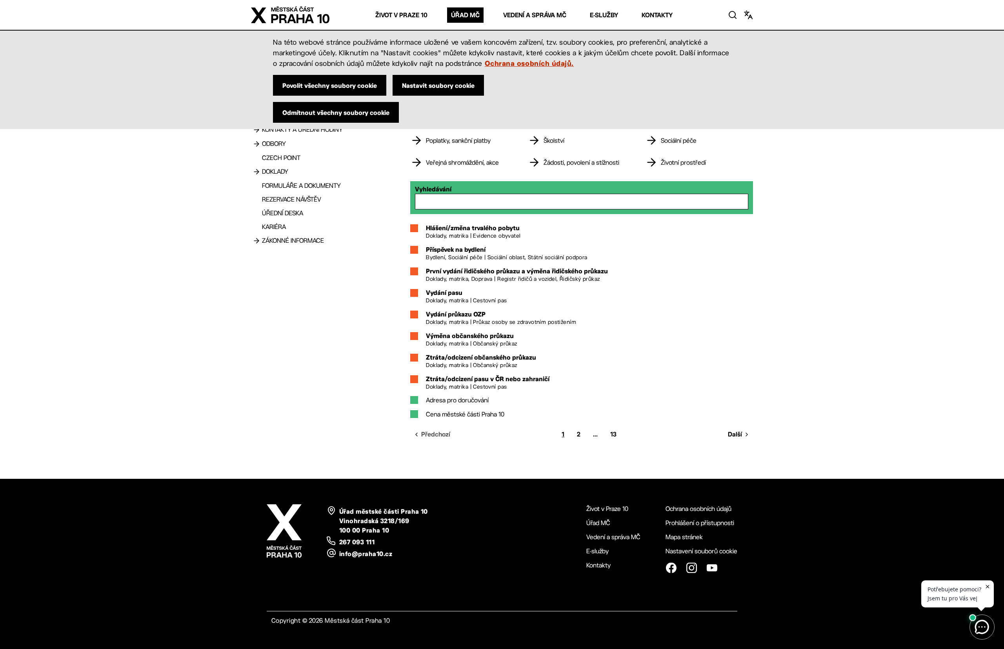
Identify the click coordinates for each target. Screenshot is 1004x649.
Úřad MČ (465, 15)
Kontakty (657, 15)
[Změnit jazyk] (748, 15)
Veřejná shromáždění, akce (462, 162)
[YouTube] (711, 567)
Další (735, 434)
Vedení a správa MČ (534, 15)
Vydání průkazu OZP (456, 314)
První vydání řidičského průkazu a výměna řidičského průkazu (517, 271)
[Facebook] (671, 567)
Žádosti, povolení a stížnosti (581, 162)
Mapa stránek (684, 537)
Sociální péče (679, 140)
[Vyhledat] (732, 15)
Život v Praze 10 (401, 15)
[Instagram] (691, 567)
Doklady (275, 171)
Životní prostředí (683, 162)
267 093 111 (357, 541)
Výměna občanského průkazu (470, 335)
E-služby (604, 15)
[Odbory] (256, 144)
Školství (554, 140)
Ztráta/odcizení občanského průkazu (481, 357)
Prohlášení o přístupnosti (700, 523)
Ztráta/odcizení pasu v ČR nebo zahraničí (487, 378)
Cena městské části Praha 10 (465, 414)
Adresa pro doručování (457, 400)
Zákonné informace (293, 240)
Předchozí (435, 434)
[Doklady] (256, 172)
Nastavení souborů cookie (701, 551)
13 (613, 434)
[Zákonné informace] (256, 241)
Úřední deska (282, 213)
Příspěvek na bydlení (456, 249)
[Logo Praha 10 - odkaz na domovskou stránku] (290, 15)
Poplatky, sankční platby (458, 140)
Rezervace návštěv (291, 199)
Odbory (274, 143)
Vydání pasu (444, 292)
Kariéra (274, 227)
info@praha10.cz (365, 553)
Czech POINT (281, 158)
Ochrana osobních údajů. (529, 63)
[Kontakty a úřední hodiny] (256, 130)
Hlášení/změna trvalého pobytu (473, 227)
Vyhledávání (433, 189)
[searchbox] (581, 201)
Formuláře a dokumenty (301, 185)
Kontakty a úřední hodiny (302, 129)
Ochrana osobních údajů (698, 509)
